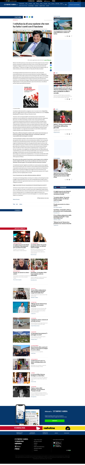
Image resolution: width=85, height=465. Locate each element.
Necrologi (57, 3)
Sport (49, 3)
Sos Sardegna (31, 5)
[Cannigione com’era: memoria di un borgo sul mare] (21, 323)
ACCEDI (79, 1)
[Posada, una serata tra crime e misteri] (21, 264)
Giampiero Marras (57, 132)
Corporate (36, 450)
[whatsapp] (8, 1)
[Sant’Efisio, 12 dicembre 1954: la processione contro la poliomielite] (39, 264)
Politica (41, 3)
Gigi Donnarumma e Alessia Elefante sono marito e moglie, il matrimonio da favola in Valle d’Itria (62, 175)
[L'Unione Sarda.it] (10, 4)
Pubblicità (35, 443)
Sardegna (30, 3)
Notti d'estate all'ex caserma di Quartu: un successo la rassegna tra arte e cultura (39, 348)
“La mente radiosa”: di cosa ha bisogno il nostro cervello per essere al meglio (61, 199)
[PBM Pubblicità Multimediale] (53, 1)
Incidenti (36, 5)
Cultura (18, 17)
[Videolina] (31, 1)
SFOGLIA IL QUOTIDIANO (75, 4)
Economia (45, 3)
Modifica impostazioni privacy (39, 446)
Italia (34, 3)
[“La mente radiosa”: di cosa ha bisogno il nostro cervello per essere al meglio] (39, 236)
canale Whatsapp (47, 60)
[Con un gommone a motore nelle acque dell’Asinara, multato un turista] (63, 23)
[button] (25, 17)
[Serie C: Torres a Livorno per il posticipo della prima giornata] (63, 116)
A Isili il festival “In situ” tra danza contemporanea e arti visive (38, 362)
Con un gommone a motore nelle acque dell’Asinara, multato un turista (62, 32)
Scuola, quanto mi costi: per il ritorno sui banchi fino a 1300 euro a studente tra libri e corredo (63, 90)
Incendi (47, 5)
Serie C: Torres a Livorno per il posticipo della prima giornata (62, 125)
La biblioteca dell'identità (45, 433)
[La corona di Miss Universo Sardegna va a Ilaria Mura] (21, 378)
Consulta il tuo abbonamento (19, 433)
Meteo (61, 3)
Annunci (52, 3)
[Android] (61, 445)
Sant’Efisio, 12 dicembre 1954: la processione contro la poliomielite (62, 210)
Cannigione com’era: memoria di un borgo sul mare (39, 320)
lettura (20, 204)
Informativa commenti (38, 448)
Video (26, 3)
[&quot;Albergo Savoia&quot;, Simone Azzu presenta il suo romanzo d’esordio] (21, 307)
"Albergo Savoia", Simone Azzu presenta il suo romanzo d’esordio (62, 222)
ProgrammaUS (21, 3)
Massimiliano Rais (57, 212)
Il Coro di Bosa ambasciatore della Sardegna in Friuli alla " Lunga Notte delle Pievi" (62, 217)
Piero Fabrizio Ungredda (58, 207)
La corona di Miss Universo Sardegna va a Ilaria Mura (38, 375)
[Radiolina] (39, 1)
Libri (17, 204)
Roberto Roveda (16, 199)
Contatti (35, 444)
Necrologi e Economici (38, 441)
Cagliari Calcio (42, 5)
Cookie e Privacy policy (38, 439)
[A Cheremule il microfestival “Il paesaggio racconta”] (21, 337)
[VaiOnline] (47, 1)
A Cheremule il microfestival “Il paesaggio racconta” (39, 334)
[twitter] (5, 1)
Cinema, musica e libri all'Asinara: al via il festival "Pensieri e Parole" (38, 389)
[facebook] (7, 1)
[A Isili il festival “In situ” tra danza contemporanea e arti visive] (21, 364)
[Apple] (61, 442)
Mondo (37, 3)
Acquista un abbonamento (32, 433)
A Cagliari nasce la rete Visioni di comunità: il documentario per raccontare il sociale (62, 193)
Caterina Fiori (56, 225)
